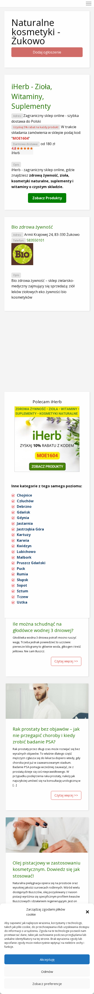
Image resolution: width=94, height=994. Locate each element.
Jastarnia (25, 523)
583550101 (35, 240)
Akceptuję (47, 959)
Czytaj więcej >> (66, 661)
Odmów (47, 971)
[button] (87, 912)
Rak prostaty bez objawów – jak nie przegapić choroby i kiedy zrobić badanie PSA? (46, 735)
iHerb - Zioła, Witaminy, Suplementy (31, 96)
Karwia (23, 540)
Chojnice (24, 495)
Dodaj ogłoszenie (47, 52)
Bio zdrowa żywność (32, 227)
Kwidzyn (24, 545)
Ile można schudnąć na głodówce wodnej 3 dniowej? (43, 627)
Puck (21, 568)
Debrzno (24, 506)
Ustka (22, 602)
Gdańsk (23, 512)
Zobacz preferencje (47, 983)
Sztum (22, 591)
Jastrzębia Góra (30, 529)
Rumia (22, 574)
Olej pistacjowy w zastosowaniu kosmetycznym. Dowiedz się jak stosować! (46, 869)
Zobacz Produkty (47, 198)
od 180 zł (48, 143)
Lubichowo (26, 551)
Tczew (22, 596)
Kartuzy (24, 534)
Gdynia (23, 517)
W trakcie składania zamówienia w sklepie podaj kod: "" (46, 132)
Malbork (24, 557)
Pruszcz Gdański (31, 562)
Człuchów (25, 501)
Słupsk (22, 579)
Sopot (22, 585)
